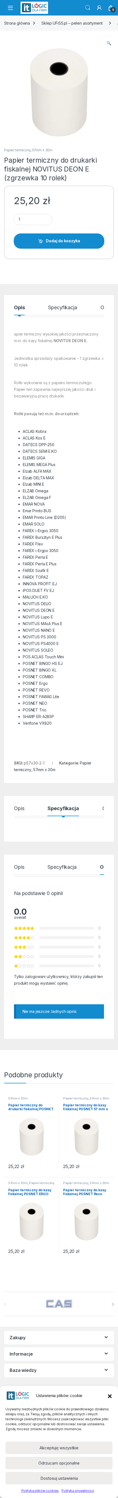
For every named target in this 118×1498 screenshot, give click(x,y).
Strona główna (17, 23)
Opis (19, 307)
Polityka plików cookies (40, 1491)
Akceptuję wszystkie (59, 1447)
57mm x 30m (42, 150)
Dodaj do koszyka (63, 240)
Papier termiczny (17, 150)
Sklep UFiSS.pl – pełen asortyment (71, 23)
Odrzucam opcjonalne (59, 1463)
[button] (110, 1395)
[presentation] (112, 1304)
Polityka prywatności (77, 1491)
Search (88, 8)
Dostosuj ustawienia (59, 1478)
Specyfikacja (62, 307)
